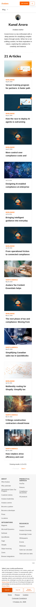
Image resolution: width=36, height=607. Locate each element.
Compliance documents (23, 492)
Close (33, 562)
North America (12, 280)
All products (23, 496)
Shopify (3, 545)
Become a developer (8, 510)
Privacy (17, 595)
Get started (24, 3)
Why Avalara (5, 482)
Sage (3, 541)
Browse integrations (7, 556)
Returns (22, 487)
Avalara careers (6, 503)
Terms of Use (5, 582)
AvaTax (21, 483)
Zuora (3, 552)
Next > (24, 468)
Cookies (25, 595)
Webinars (22, 546)
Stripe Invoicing (6, 548)
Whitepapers (23, 538)
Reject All (18, 590)
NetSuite (4, 533)
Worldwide (10, 80)
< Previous (15, 468)
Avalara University (25, 530)
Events (21, 542)
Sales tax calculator (25, 550)
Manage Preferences (29, 590)
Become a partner (7, 506)
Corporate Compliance (19, 598)
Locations (4, 518)
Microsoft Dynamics (7, 529)
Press (3, 514)
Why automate (6, 486)
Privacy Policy (6, 586)
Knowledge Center (25, 534)
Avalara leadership (7, 499)
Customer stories (6, 495)
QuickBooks (5, 537)
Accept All (7, 590)
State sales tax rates (26, 553)
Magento (4, 525)
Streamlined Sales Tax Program (8, 490)
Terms (10, 595)
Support (22, 526)
